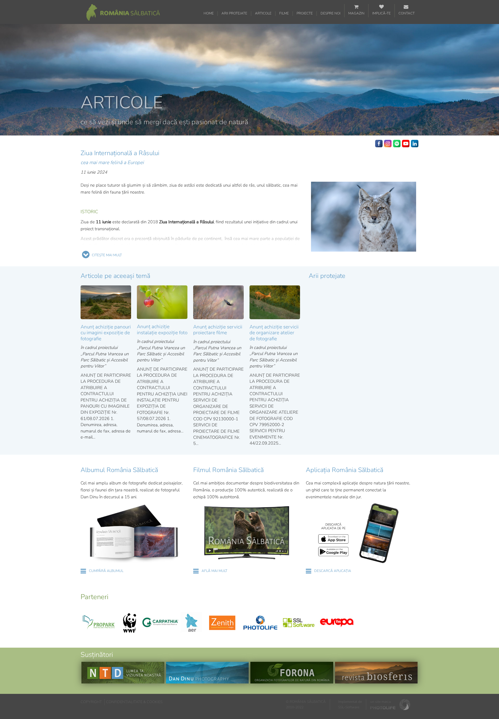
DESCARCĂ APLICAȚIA (332, 570)
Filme (284, 13)
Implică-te (381, 13)
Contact (407, 13)
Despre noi (330, 13)
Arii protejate (234, 13)
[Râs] (363, 217)
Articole (263, 13)
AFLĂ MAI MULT (214, 570)
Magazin (356, 13)
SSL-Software (348, 707)
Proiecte (305, 13)
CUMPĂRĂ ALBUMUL (106, 570)
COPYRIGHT (91, 702)
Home (209, 13)
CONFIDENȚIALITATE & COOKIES (134, 702)
